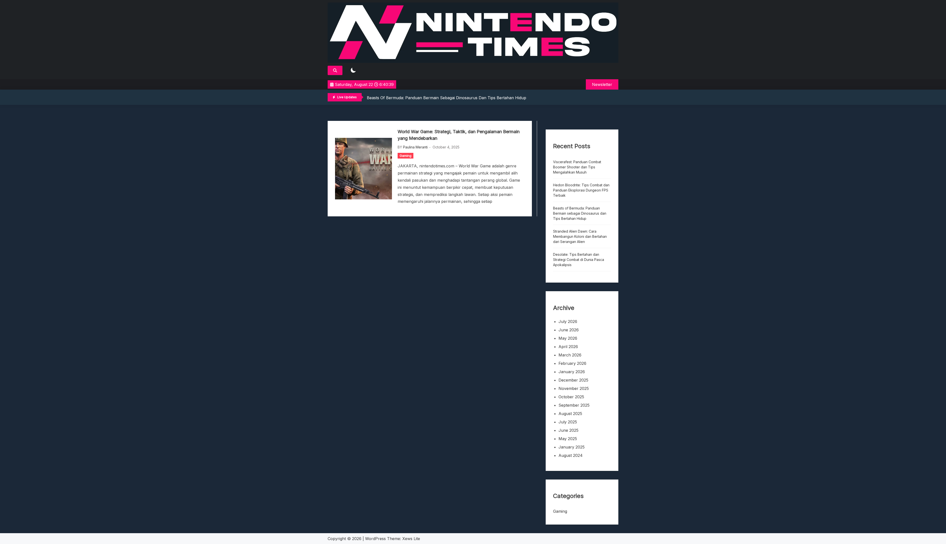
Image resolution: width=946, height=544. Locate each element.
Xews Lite (411, 538)
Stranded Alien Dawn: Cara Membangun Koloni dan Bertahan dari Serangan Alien (580, 236)
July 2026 (567, 321)
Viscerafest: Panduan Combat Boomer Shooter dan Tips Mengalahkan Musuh (577, 167)
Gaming (405, 156)
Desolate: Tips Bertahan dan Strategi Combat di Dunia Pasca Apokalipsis (578, 259)
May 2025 (567, 438)
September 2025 (574, 405)
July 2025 (567, 421)
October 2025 (571, 396)
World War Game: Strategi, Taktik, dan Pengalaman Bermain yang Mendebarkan (459, 135)
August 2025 (570, 413)
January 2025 (571, 447)
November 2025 (573, 388)
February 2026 (572, 363)
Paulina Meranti (415, 147)
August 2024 (570, 455)
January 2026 (571, 371)
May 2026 (567, 338)
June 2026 (568, 329)
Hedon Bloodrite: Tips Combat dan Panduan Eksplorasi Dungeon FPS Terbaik (581, 190)
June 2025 (568, 430)
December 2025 (573, 380)
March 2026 (569, 354)
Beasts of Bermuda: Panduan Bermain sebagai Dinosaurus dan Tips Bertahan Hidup (446, 97)
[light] (353, 70)
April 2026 (568, 346)
